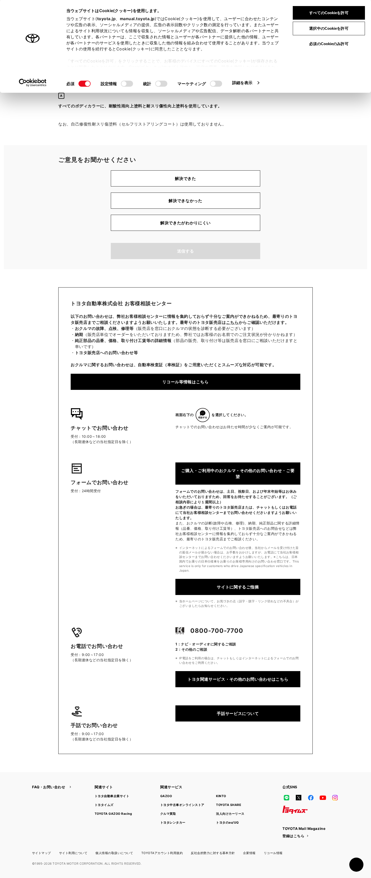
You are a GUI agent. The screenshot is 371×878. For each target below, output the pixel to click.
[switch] (127, 84)
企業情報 (249, 853)
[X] (299, 798)
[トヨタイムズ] (295, 810)
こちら (232, 322)
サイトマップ (41, 853)
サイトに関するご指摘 (238, 586)
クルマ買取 (168, 814)
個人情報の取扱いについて (114, 853)
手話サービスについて (238, 713)
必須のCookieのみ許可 (328, 44)
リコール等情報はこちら (185, 381)
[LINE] (286, 798)
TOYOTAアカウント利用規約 (162, 853)
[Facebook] (311, 798)
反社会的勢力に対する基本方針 (213, 853)
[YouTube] (323, 798)
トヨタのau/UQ (227, 822)
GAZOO (166, 796)
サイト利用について (73, 853)
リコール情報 (273, 853)
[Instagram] (335, 798)
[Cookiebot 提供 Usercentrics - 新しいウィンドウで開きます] (33, 83)
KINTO (221, 796)
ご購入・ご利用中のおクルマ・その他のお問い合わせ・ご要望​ (238, 473)
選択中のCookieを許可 (328, 28)
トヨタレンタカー (173, 822)
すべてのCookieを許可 (328, 13)
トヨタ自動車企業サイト (112, 796)
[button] (356, 865)
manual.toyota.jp (137, 18)
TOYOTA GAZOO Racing (113, 814)
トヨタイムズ (104, 805)
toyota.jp (106, 18)
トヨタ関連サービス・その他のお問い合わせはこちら (238, 679)
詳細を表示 (242, 82)
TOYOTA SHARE (228, 805)
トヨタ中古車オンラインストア (182, 805)
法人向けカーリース (230, 814)
